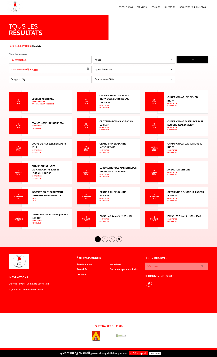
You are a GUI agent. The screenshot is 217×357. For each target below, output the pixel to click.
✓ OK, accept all (138, 353)
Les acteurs (169, 7)
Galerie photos (126, 7)
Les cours (155, 7)
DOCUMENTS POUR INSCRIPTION (193, 7)
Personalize (155, 353)
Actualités (142, 7)
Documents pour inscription (124, 269)
